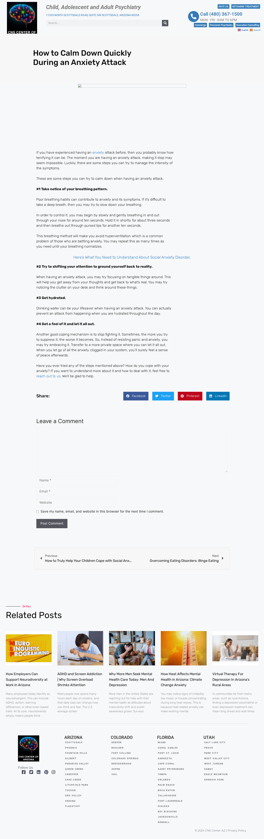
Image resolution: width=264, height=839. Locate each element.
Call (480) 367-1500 (221, 14)
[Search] (165, 23)
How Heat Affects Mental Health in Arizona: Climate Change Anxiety (181, 679)
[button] (135, 396)
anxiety (98, 152)
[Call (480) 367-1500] (193, 16)
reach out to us (48, 376)
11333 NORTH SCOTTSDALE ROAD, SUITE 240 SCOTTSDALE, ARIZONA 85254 (92, 15)
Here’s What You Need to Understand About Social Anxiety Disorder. (132, 257)
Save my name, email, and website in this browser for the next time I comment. (102, 511)
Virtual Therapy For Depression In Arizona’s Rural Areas (231, 679)
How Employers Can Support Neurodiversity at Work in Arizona (27, 679)
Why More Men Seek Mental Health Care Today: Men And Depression (131, 679)
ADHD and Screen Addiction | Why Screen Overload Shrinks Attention (79, 679)
